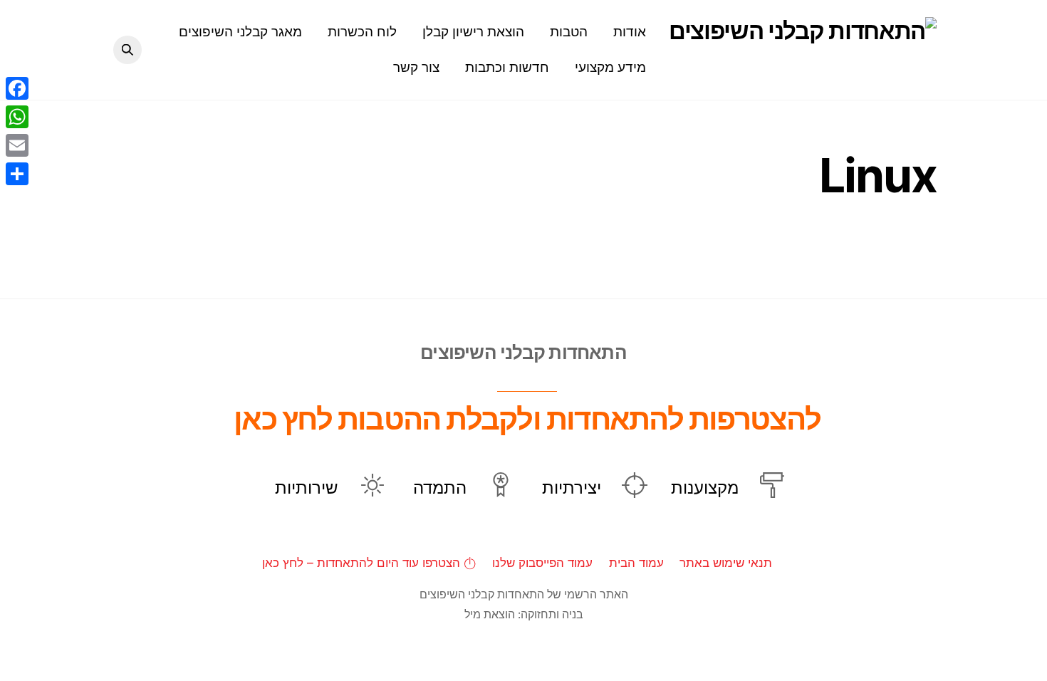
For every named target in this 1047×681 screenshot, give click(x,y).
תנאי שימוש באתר (725, 562)
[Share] (17, 174)
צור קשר (416, 67)
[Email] (17, 145)
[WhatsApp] (17, 117)
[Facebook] (17, 88)
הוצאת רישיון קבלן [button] (473, 31)
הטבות (569, 31)
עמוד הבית (636, 562)
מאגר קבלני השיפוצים (240, 31)
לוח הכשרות (362, 31)
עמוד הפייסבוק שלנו (542, 562)
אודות (629, 31)
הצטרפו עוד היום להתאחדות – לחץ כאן (363, 562)
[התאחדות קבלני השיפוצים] (803, 30)
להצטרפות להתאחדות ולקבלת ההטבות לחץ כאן (527, 419)
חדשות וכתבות (507, 67)
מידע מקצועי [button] (610, 67)
